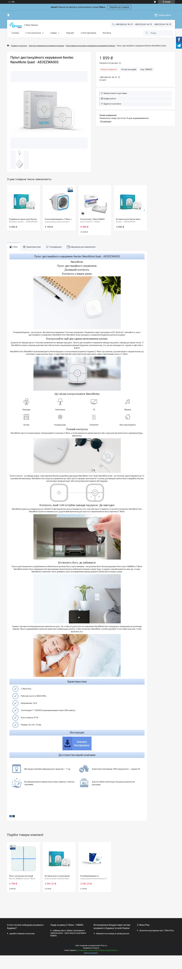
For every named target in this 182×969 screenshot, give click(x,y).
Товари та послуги (19, 46)
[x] (14, 816)
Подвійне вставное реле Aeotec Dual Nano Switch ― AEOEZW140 (23, 220)
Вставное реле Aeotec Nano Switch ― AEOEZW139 (128, 220)
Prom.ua (104, 945)
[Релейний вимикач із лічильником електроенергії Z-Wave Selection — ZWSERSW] (94, 858)
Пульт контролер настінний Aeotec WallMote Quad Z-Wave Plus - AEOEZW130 (22, 878)
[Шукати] (147, 33)
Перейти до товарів (119, 7)
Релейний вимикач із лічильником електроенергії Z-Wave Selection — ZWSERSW (93, 878)
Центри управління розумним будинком (46, 46)
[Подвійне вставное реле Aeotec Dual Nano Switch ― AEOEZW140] (23, 201)
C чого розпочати (33, 33)
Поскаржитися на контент (86, 950)
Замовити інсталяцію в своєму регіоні (112, 933)
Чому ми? (70, 33)
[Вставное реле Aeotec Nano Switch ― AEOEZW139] (130, 201)
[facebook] (10, 816)
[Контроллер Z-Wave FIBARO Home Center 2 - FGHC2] (94, 201)
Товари (53, 33)
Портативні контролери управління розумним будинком (90, 46)
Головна (15, 33)
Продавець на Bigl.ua (91, 948)
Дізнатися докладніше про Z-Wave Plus (156, 930)
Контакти (107, 33)
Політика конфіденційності (108, 950)
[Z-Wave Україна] (15, 25)
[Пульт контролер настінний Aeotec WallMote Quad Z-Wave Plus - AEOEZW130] (23, 858)
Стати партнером (88, 33)
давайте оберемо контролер (22, 933)
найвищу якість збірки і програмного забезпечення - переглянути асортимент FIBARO (68, 933)
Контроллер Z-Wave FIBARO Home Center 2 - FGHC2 (92, 220)
